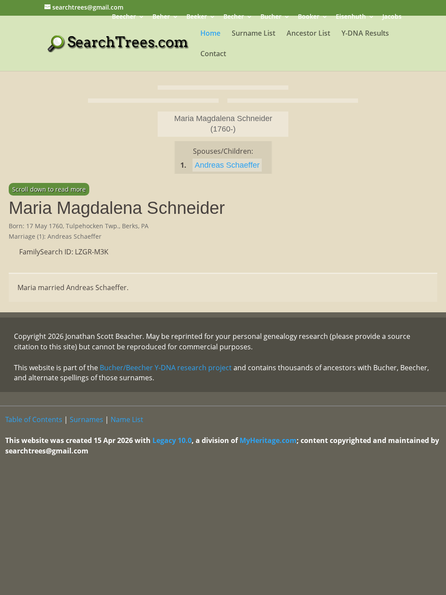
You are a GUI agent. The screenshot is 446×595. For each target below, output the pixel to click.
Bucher (270, 17)
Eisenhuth (351, 17)
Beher (161, 17)
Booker (308, 17)
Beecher (124, 17)
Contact (213, 54)
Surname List (253, 34)
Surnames (86, 419)
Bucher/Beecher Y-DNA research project (166, 367)
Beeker (196, 17)
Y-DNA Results (365, 34)
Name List (127, 419)
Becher (233, 17)
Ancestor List (308, 34)
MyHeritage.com (268, 440)
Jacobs (392, 17)
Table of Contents (33, 419)
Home (210, 34)
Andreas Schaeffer (227, 165)
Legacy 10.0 (172, 440)
